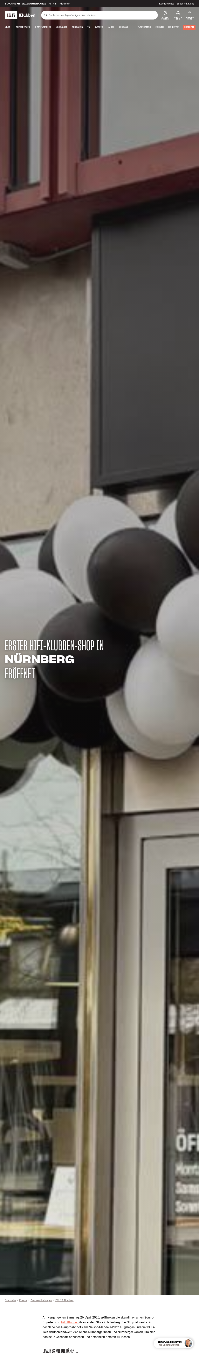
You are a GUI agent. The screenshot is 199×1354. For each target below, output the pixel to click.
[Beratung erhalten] (188, 1343)
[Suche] (46, 15)
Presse (23, 1300)
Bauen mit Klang (185, 3)
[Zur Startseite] (20, 15)
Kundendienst (166, 3)
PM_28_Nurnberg (64, 1300)
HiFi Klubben (70, 1322)
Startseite (10, 1300)
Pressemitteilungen (41, 1300)
